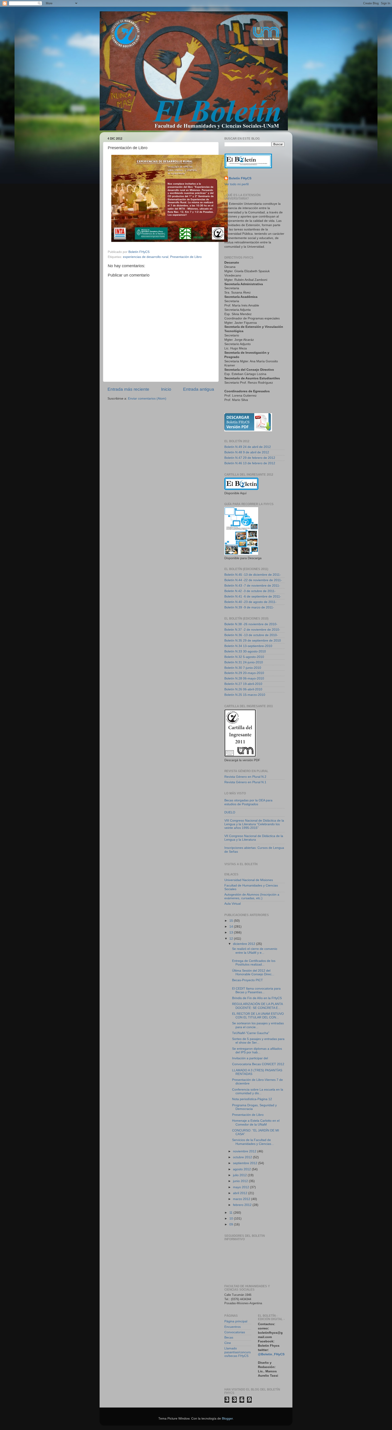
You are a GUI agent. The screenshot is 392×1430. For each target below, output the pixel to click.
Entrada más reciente (128, 389)
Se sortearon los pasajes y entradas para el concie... (258, 1025)
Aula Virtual (232, 903)
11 (231, 1212)
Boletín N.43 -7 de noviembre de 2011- (252, 585)
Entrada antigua (198, 389)
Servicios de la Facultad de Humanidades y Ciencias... (253, 1141)
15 (231, 920)
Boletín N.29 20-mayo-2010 (244, 673)
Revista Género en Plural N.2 (245, 776)
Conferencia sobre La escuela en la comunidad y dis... (257, 1091)
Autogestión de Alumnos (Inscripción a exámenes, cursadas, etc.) (251, 896)
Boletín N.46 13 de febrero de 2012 (249, 463)
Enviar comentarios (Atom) (147, 398)
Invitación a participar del (250, 1058)
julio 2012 (240, 1175)
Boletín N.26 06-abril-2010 (243, 689)
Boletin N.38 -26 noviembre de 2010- (250, 624)
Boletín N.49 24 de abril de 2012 (247, 447)
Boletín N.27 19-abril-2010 (243, 684)
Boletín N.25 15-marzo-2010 (244, 694)
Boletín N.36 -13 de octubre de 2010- (251, 635)
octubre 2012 (243, 1157)
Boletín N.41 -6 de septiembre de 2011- (252, 596)
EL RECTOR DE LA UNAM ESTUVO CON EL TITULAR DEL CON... (258, 1015)
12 (231, 938)
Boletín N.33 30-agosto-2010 (245, 651)
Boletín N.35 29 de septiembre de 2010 (252, 640)
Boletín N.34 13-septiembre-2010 (248, 646)
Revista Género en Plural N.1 (245, 782)
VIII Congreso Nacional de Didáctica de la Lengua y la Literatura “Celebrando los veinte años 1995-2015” (254, 824)
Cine (227, 1343)
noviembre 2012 (245, 1151)
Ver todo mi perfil (236, 184)
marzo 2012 (242, 1199)
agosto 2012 (242, 1169)
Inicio (166, 389)
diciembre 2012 (244, 944)
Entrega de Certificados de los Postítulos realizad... (253, 962)
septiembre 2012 (245, 1163)
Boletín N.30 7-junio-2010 (242, 667)
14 (231, 926)
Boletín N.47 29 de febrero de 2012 (249, 457)
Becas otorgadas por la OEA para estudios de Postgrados (248, 802)
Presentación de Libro (186, 257)
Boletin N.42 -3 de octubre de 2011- (250, 591)
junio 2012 (241, 1181)
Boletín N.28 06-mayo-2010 (244, 678)
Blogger (227, 1418)
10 (231, 1218)
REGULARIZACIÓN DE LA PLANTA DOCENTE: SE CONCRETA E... (257, 1005)
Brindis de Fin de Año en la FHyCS (257, 998)
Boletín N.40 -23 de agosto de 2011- (250, 602)
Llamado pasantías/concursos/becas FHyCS (237, 1352)
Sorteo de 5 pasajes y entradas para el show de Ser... (258, 1040)
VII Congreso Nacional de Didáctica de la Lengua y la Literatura (253, 837)
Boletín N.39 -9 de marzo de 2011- (249, 607)
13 (231, 932)
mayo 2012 (241, 1187)
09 (231, 1224)
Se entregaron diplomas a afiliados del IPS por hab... (257, 1050)
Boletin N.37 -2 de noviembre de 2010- (252, 629)
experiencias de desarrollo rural (145, 257)
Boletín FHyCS (240, 178)
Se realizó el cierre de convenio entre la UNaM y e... (254, 950)
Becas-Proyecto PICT (247, 980)
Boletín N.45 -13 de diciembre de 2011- (252, 574)
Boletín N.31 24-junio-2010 (243, 662)
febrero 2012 (242, 1205)
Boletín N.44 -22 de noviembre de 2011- (253, 580)
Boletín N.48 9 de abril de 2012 (246, 452)
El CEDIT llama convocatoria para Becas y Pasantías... (256, 990)
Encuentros (232, 1327)
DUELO (229, 812)
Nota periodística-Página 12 (252, 1099)
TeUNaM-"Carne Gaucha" (250, 1033)
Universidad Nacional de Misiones (248, 880)
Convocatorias (234, 1332)
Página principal (235, 1321)
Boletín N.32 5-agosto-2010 (244, 657)
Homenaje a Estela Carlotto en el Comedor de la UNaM (255, 1122)
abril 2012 (240, 1193)
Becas (228, 1337)
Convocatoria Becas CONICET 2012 (258, 1064)
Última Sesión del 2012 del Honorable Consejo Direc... (253, 972)
